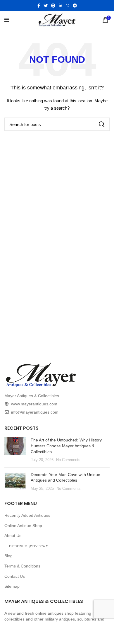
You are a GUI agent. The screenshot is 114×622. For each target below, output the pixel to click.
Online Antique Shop (23, 525)
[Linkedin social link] (60, 5)
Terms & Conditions (22, 566)
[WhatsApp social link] (67, 5)
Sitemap (12, 586)
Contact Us (14, 576)
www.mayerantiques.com (34, 404)
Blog (8, 555)
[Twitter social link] (45, 5)
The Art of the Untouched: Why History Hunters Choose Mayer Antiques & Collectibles (66, 446)
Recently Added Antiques (27, 515)
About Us (12, 535)
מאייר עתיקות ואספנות (29, 545)
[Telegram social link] (75, 5)
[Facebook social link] (39, 5)
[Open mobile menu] (6, 20)
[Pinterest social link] (53, 5)
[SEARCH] (101, 124)
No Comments (68, 460)
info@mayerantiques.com (34, 412)
